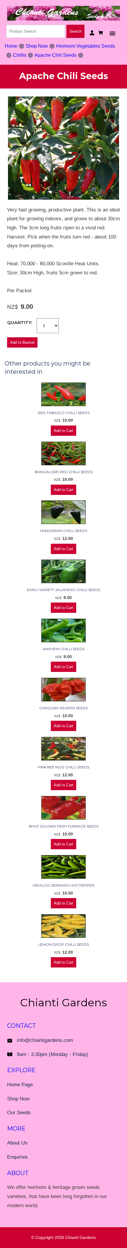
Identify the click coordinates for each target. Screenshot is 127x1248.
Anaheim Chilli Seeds (63, 649)
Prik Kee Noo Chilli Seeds (63, 767)
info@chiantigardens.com (45, 1040)
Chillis (19, 55)
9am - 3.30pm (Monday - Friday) (52, 1054)
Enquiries (17, 1157)
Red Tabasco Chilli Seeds (63, 413)
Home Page (20, 1084)
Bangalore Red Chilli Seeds (63, 472)
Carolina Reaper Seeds (63, 708)
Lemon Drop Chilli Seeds (63, 944)
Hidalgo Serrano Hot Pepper (64, 885)
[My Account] (92, 33)
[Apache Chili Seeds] (63, 198)
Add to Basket (22, 342)
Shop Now (37, 46)
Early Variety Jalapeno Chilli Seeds (63, 590)
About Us (17, 1143)
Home (11, 46)
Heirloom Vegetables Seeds (85, 46)
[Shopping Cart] (101, 32)
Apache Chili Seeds (55, 55)
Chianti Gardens (80, 1237)
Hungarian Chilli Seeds (63, 530)
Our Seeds (19, 1112)
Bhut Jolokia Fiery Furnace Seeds (63, 826)
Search (75, 31)
